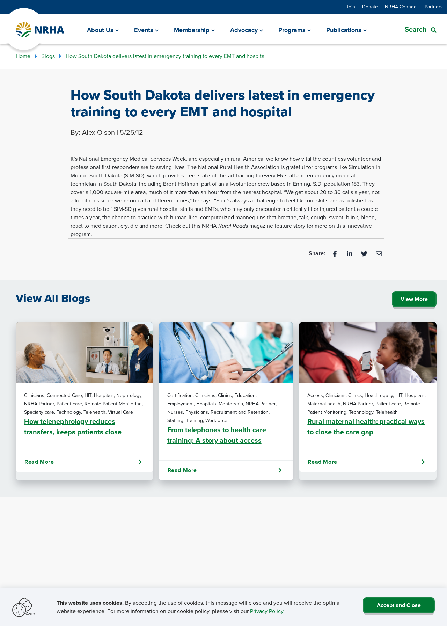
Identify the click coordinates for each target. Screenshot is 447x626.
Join (350, 6)
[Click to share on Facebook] (335, 253)
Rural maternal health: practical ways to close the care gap (366, 426)
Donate (370, 6)
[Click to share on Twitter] (365, 253)
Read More (39, 462)
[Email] (379, 253)
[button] (417, 29)
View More (414, 299)
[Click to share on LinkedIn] (350, 253)
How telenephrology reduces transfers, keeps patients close (73, 426)
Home (23, 56)
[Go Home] (40, 30)
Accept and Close (399, 605)
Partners (434, 6)
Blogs (48, 56)
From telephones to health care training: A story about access (216, 435)
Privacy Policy (267, 611)
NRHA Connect (401, 6)
